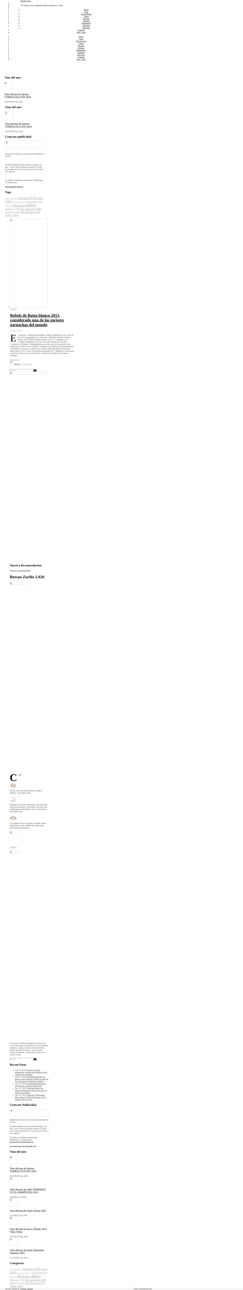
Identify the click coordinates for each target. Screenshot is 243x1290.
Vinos (12, 10)
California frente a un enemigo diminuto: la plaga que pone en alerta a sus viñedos (31, 1090)
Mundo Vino (26, 1)
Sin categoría (31, 208)
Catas (12, 5)
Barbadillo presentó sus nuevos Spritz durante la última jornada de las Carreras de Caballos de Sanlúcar (31, 1079)
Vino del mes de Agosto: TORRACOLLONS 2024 (17, 95)
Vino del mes (15, 8)
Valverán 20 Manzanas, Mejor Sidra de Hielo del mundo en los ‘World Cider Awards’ (30, 1097)
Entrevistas (35, 201)
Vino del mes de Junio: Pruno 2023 (28, 1210)
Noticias (13, 14)
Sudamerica (14, 17)
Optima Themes (26, 1289)
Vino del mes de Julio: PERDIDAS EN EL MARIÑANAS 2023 (28, 1190)
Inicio (12, 3)
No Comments (26, 364)
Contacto (13, 23)
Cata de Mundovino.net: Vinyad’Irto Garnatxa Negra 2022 (30, 1085)
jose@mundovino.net (14, 187)
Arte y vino (14, 26)
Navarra (13, 12)
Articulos (13, 19)
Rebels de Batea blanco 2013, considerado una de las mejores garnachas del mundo (37, 320)
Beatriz (17, 364)
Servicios (13, 21)
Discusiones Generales (19, 202)
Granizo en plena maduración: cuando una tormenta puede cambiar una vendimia (31, 1072)
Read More (14, 360)
